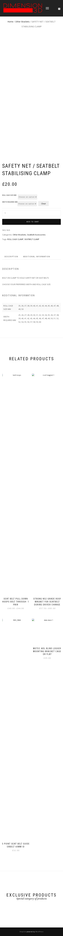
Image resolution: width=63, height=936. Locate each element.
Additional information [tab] (36, 256)
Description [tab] (11, 256)
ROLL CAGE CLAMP (15, 239)
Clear (43, 203)
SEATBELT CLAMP (31, 239)
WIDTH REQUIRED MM (9, 202)
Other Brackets (22, 21)
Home (10, 21)
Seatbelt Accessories (36, 234)
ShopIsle (23, 932)
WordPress (39, 932)
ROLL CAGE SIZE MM (9, 195)
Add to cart (33, 222)
